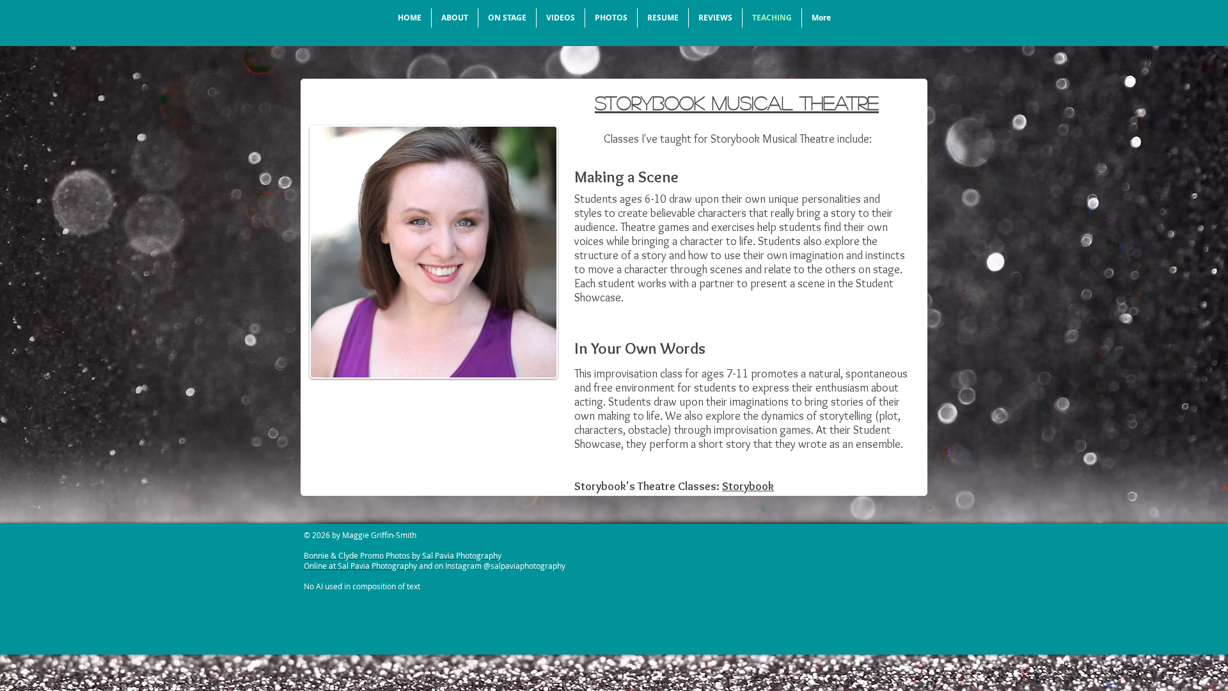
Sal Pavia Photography (377, 565)
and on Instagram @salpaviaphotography (491, 565)
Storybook (748, 486)
